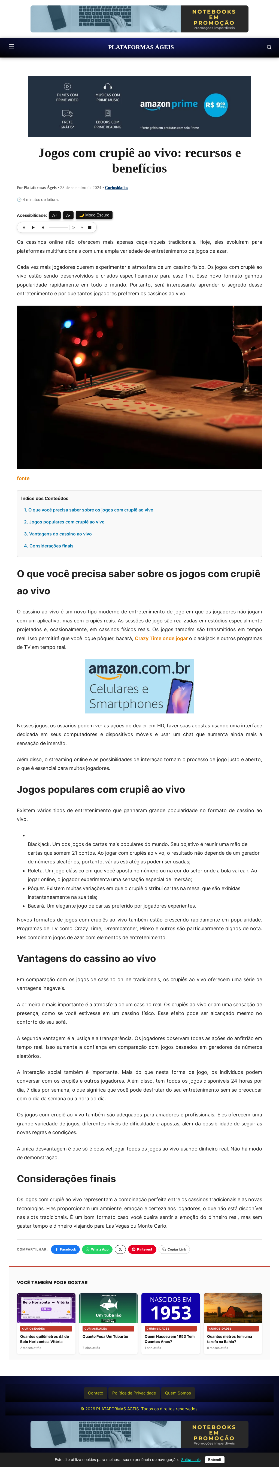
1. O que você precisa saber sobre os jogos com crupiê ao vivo (88, 510)
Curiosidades (116, 187)
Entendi (214, 1460)
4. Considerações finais (49, 546)
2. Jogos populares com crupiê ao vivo (64, 522)
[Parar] (90, 227)
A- (68, 215)
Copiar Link (177, 1249)
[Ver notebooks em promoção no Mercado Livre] (139, 18)
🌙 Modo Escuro (94, 215)
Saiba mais (191, 1459)
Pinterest (144, 1249)
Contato (95, 1393)
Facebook (68, 1249)
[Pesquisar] (269, 47)
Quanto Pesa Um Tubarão (105, 1336)
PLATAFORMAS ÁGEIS (141, 47)
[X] (120, 1249)
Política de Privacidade (134, 1393)
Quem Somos (178, 1393)
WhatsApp (100, 1249)
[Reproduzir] (33, 227)
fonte (23, 478)
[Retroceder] (24, 227)
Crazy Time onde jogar (161, 638)
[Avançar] (42, 227)
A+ (54, 215)
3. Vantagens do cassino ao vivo (58, 534)
